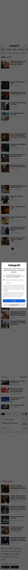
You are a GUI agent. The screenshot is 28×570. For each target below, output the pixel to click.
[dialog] (14, 285)
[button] (14, 283)
